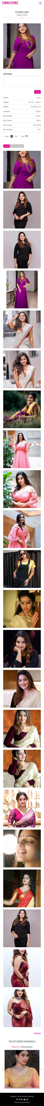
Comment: (7, 74)
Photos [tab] (6, 146)
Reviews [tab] (20, 146)
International (26, 1047)
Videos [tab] (13, 146)
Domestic (16, 1047)
